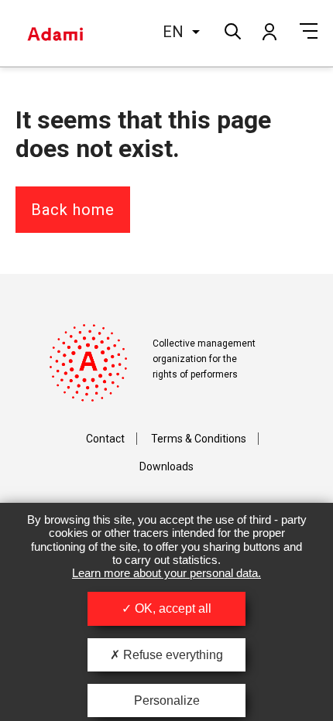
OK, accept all (171, 608)
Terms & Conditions (198, 438)
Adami (54, 33)
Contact (105, 438)
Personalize (167, 700)
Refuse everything (171, 654)
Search (231, 29)
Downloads (166, 466)
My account (268, 31)
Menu (309, 31)
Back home (73, 209)
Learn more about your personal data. (166, 572)
